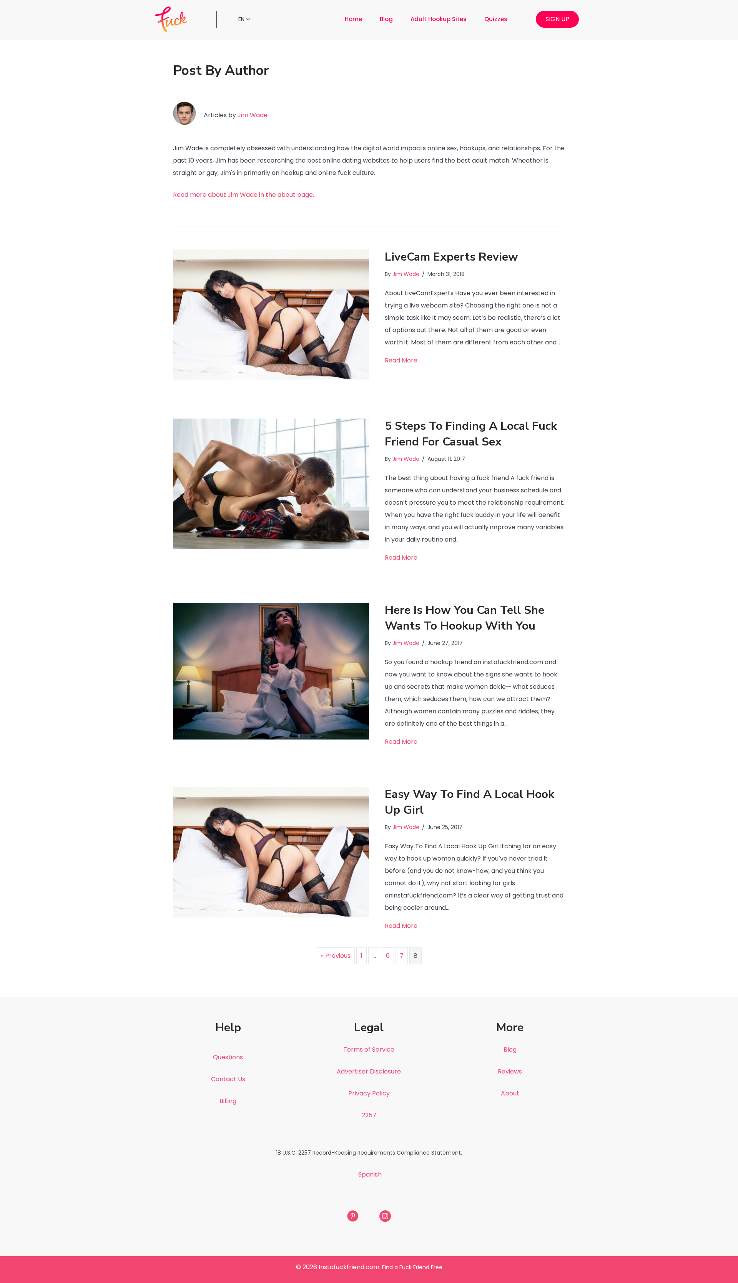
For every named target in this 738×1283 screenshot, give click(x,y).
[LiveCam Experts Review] (271, 314)
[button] (557, 19)
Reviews (510, 1071)
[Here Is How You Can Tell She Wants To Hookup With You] (271, 670)
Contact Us (228, 1079)
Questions (228, 1057)
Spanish (370, 1174)
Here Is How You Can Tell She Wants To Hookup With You (464, 618)
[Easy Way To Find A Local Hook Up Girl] (271, 851)
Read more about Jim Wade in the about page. (244, 194)
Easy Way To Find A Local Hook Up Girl (469, 802)
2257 (369, 1115)
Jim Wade (253, 115)
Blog (510, 1049)
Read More (401, 360)
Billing (227, 1101)
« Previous (336, 955)
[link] (353, 19)
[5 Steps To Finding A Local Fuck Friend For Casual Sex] (271, 483)
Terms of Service (368, 1049)
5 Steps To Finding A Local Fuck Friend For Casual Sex (471, 434)
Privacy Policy (369, 1093)
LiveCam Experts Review (451, 257)
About (510, 1093)
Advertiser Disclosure (369, 1071)
